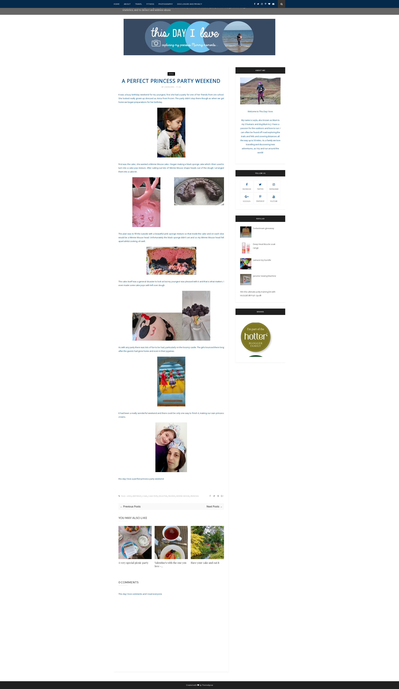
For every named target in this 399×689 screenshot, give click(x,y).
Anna (171, 74)
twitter (260, 189)
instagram (273, 189)
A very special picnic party (133, 562)
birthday (137, 496)
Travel (138, 4)
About (127, 4)
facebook (247, 189)
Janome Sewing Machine (264, 275)
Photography (166, 4)
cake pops (153, 496)
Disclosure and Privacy (189, 4)
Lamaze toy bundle (262, 260)
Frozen (171, 496)
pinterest (260, 201)
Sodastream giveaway (263, 228)
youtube (273, 201)
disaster (163, 496)
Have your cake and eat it (205, 562)
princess (194, 496)
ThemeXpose (207, 685)
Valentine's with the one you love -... (170, 564)
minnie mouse (183, 496)
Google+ (247, 201)
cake (144, 496)
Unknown (169, 87)
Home (117, 4)
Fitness (150, 4)
